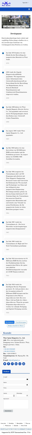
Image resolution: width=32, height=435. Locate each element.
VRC (11, 429)
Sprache (25, 2)
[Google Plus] (12, 363)
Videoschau (17, 21)
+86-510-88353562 (9, 349)
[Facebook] (8, 363)
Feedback (6, 371)
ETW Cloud (5, 429)
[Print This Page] (23, 363)
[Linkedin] (16, 363)
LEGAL (29, 429)
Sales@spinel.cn (14, 360)
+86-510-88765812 (9, 351)
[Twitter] (4, 363)
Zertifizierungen (21, 322)
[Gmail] (19, 363)
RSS (16, 429)
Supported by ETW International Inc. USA (16, 432)
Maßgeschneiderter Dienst (16, 325)
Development (9, 322)
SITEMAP (22, 429)
